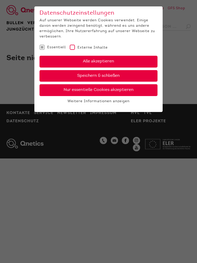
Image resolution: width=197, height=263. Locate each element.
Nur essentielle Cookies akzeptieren (99, 90)
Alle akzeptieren (98, 61)
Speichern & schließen (98, 76)
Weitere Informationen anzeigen (98, 101)
